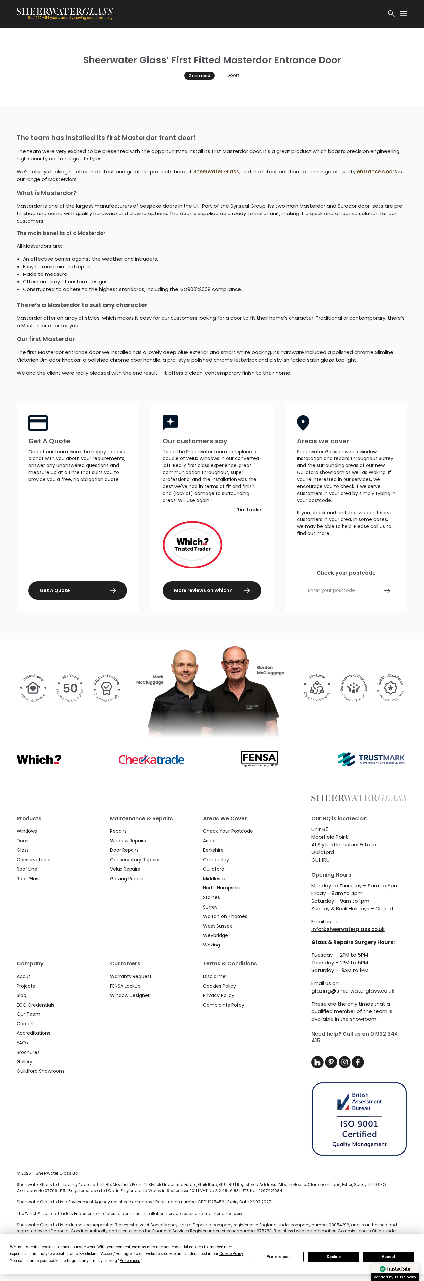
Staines (211, 897)
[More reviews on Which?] (212, 544)
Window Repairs (128, 840)
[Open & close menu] (403, 13)
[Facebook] (358, 1066)
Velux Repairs (125, 869)
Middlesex (214, 878)
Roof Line (27, 869)
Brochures (28, 1052)
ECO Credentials (35, 1005)
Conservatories (34, 859)
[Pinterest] (332, 1066)
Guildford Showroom (40, 1071)
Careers (26, 1023)
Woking (211, 945)
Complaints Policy (223, 1005)
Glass (23, 850)
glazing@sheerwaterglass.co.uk (352, 990)
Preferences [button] (130, 1260)
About (23, 976)
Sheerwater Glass (216, 171)
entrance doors (377, 171)
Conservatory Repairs (134, 859)
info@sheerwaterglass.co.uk (348, 929)
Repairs (118, 831)
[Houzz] (318, 1066)
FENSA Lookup (125, 986)
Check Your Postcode (228, 831)
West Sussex (217, 926)
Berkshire (213, 850)
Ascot (209, 840)
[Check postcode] (387, 590)
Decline (334, 1256)
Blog (21, 995)
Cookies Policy (219, 986)
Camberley (216, 859)
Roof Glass (29, 878)
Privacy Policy (218, 995)
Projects (26, 986)
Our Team (28, 1014)
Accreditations (33, 1033)
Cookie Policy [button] (231, 1253)
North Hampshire (222, 887)
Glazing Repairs (127, 878)
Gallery (24, 1061)
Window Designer (130, 995)
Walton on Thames (225, 916)
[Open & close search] (391, 13)
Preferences (278, 1256)
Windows (27, 831)
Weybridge (215, 935)
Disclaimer (215, 976)
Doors (233, 75)
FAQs (22, 1042)
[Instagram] (345, 1066)
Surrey (210, 907)
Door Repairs (124, 850)
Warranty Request (131, 976)
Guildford (213, 869)
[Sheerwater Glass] (198, 14)
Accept (389, 1256)
